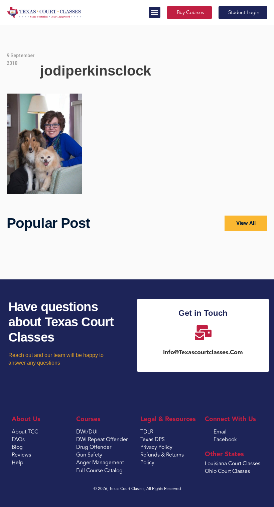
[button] (155, 12)
